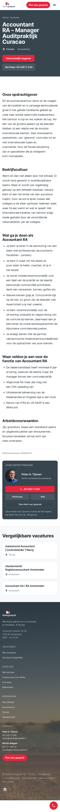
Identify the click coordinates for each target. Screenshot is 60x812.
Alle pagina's (8, 781)
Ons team (7, 682)
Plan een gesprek (38, 5)
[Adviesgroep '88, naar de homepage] (8, 5)
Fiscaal (5, 712)
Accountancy (8, 707)
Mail (43, 496)
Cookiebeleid (44, 774)
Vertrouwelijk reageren (18, 58)
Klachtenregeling (47, 778)
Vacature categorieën (12, 657)
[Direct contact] (54, 805)
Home (5, 17)
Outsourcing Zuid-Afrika (13, 677)
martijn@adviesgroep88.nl (14, 750)
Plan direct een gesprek (30, 504)
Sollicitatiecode (29, 778)
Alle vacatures (9, 652)
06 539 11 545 (32, 489)
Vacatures (14, 17)
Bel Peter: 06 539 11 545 (18, 67)
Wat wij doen (8, 672)
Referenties (7, 687)
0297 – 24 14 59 (10, 637)
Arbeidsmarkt (8, 717)
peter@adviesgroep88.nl (14, 738)
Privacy (32, 774)
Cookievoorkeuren (11, 778)
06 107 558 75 (9, 746)
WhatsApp (17, 496)
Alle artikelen (8, 702)
